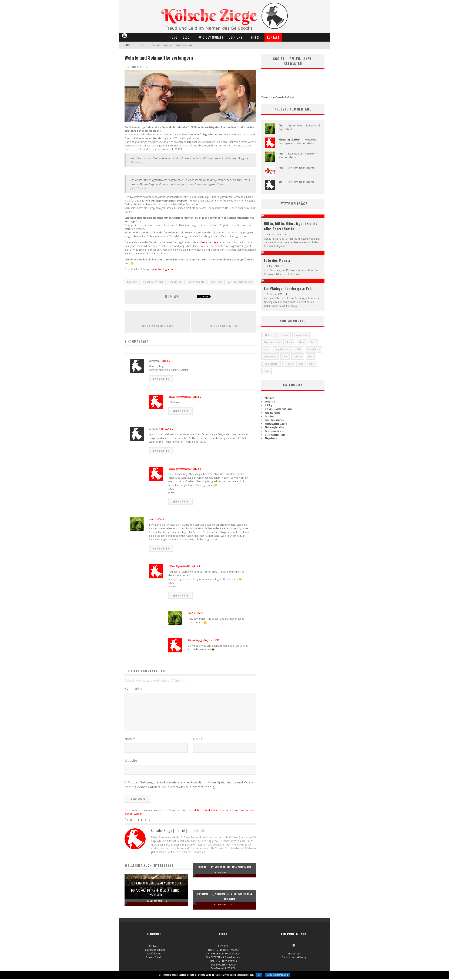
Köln (299, 349)
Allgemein (269, 398)
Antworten (161, 379)
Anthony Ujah (301, 334)
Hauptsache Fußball (154, 949)
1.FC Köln (132, 281)
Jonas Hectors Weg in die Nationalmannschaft (224, 867)
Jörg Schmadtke (197, 281)
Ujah (301, 363)
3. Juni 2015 (197, 613)
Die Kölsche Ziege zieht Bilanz (278, 409)
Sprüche (298, 356)
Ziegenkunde (271, 438)
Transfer (288, 363)
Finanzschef (175, 281)
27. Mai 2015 (164, 361)
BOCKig (268, 405)
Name (130, 739)
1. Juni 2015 (158, 519)
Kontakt (273, 37)
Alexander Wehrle (153, 281)
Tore (310, 356)
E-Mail (198, 739)
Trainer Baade (154, 957)
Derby (290, 342)
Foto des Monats (210, 37)
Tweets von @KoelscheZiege (277, 97)
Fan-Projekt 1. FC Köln (223, 968)
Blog (186, 37)
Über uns (235, 37)
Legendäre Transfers (274, 420)
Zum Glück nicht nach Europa (157, 325)
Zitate (266, 370)
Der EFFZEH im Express (223, 961)
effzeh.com (154, 946)
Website (131, 760)
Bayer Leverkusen (272, 342)
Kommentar (134, 688)
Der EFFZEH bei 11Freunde (223, 949)
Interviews (269, 416)
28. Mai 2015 (195, 396)
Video (312, 363)
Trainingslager (271, 363)
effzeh (302, 342)
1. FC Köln (284, 334)
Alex (151, 519)
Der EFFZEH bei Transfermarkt (223, 957)
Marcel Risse (313, 349)
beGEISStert (270, 401)
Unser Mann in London (275, 434)
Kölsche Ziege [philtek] (178, 396)
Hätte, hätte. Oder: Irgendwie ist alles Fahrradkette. (168, 45)
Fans (313, 342)
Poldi (285, 356)
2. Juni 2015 (194, 566)
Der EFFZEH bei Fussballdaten (223, 953)
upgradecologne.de (162, 269)
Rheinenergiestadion (274, 427)
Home (173, 37)
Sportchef (216, 281)
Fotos (266, 349)
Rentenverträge (209, 242)
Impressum (294, 953)
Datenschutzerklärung (294, 957)
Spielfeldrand (154, 953)
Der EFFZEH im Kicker (223, 964)
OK (258, 975)
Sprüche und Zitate (274, 431)
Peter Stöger (270, 356)
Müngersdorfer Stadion (276, 423)
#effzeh (256, 37)
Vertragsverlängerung (240, 281)
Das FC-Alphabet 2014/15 (223, 325)
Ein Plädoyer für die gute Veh (300, 167)
